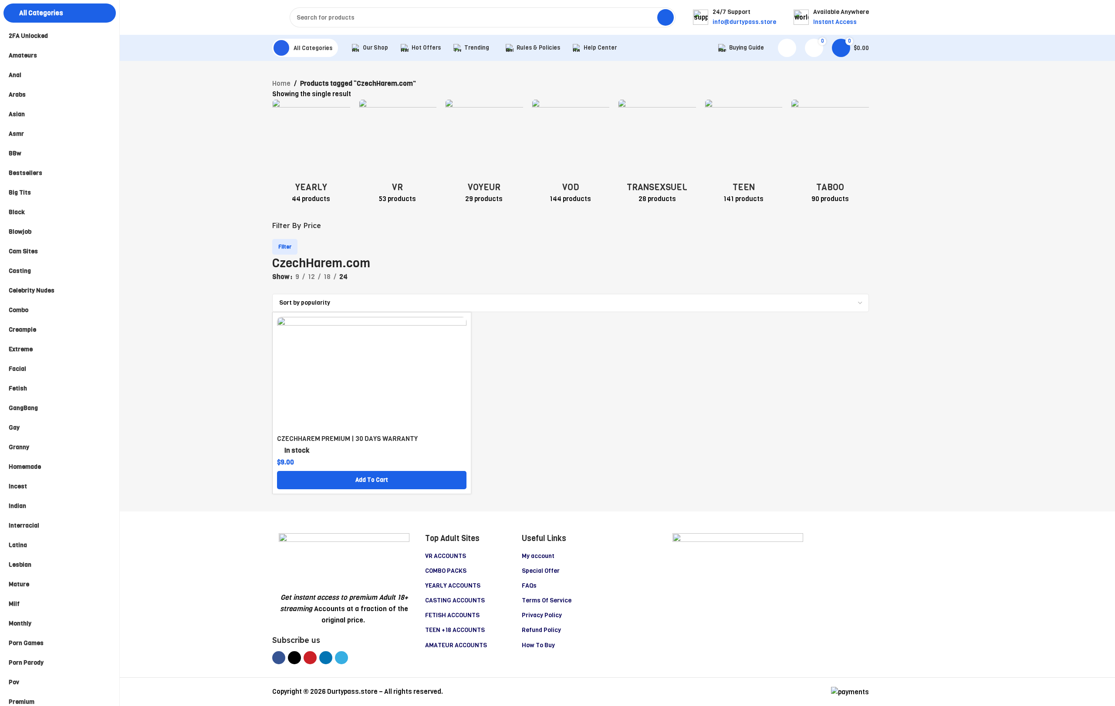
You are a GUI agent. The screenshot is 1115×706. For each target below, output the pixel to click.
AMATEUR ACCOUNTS (456, 645)
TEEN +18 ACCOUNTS (455, 630)
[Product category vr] (398, 153)
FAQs (529, 586)
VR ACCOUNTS (445, 556)
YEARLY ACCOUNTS (452, 586)
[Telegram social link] (341, 657)
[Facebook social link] (278, 657)
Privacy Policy (542, 615)
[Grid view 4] (306, 288)
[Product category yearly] (311, 153)
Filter (284, 246)
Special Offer (541, 571)
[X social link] (294, 657)
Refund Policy (541, 630)
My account (538, 556)
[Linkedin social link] (325, 657)
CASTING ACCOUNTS (455, 600)
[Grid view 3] (292, 288)
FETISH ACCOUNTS (452, 615)
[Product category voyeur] (484, 153)
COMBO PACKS (445, 571)
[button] (371, 480)
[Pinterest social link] (310, 657)
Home (281, 83)
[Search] (665, 17)
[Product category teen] (744, 153)
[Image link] (344, 558)
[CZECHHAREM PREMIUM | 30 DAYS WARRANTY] (371, 373)
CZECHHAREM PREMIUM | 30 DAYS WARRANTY (347, 438)
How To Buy (538, 645)
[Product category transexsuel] (657, 153)
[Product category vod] (571, 153)
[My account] (787, 48)
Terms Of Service (546, 600)
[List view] (276, 288)
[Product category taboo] (830, 153)
